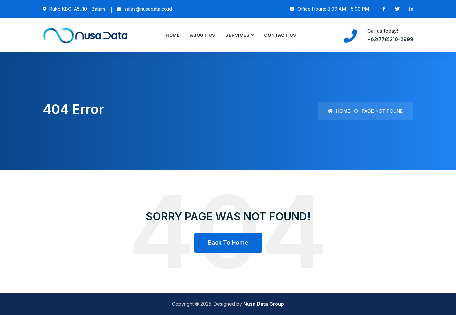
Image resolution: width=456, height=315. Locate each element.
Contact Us (280, 35)
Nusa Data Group (263, 304)
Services (237, 35)
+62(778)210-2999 (390, 39)
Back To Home (228, 242)
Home (173, 35)
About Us (202, 35)
